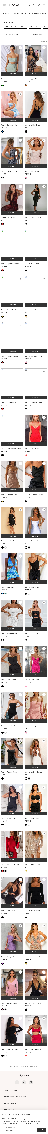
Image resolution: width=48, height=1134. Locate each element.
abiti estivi (34, 27)
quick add (12, 74)
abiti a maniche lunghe (15, 27)
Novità (6, 13)
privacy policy (35, 1123)
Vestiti (11, 18)
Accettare (42, 1130)
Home (5, 18)
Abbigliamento (19, 13)
